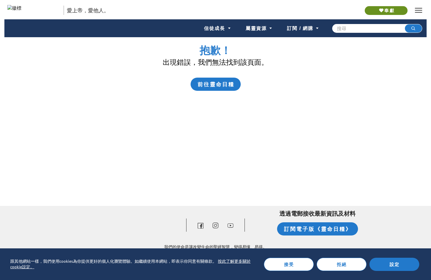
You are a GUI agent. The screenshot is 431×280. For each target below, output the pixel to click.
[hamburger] (418, 10)
